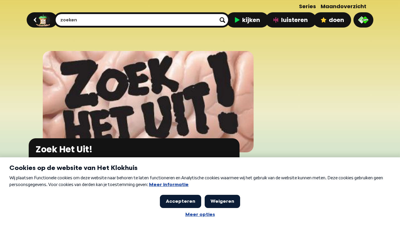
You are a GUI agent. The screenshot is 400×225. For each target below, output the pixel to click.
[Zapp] (363, 20)
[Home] (41, 20)
